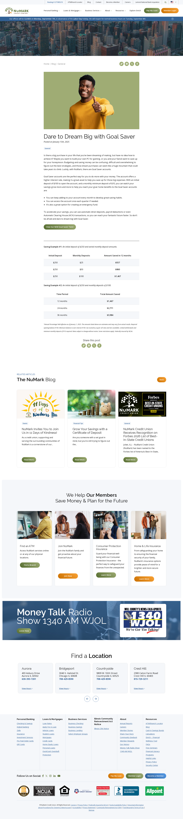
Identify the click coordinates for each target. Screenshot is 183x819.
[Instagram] (50, 775)
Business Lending (75, 730)
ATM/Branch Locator (75, 2)
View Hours (26, 688)
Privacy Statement (89, 808)
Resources (151, 719)
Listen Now (24, 631)
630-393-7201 (29, 678)
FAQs (148, 744)
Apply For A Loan (49, 727)
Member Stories (126, 730)
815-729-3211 (141, 678)
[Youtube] (59, 775)
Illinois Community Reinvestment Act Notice (103, 722)
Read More (29, 459)
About (123, 719)
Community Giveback (128, 737)
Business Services (77, 719)
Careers (127, 2)
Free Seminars (151, 748)
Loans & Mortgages (53, 719)
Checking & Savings (24, 723)
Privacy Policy (151, 762)
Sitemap (91, 810)
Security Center (152, 765)
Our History (124, 744)
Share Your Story (127, 734)
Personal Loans (49, 748)
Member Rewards (127, 741)
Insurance (21, 734)
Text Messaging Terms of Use (133, 808)
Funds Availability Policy (118, 805)
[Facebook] (43, 775)
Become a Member (113, 2)
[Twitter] (46, 776)
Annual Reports (126, 723)
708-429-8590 (66, 678)
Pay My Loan (116, 776)
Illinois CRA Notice (101, 728)
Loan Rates (47, 723)
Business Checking (75, 723)
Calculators (150, 734)
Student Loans (48, 734)
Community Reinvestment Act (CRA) (109, 808)
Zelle (19, 730)
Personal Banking (25, 719)
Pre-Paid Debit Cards (25, 741)
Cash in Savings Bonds (155, 730)
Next (96, 699)
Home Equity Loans (50, 744)
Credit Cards (47, 741)
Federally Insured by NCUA (98, 805)
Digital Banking (23, 727)
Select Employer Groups (78, 734)
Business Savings (75, 727)
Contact (98, 2)
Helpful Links (151, 758)
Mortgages (47, 737)
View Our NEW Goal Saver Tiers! (59, 227)
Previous (87, 699)
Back (162, 379)
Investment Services (25, 737)
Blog (89, 2)
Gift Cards (21, 744)
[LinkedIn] (54, 775)
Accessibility (76, 808)
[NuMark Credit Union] (18, 10)
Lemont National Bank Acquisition (147, 2)
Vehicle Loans (48, 730)
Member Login (134, 776)
